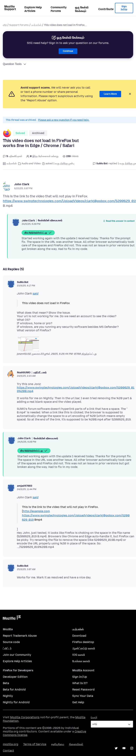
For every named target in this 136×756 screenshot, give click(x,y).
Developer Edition (15, 676)
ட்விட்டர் (7, 648)
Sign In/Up (124, 8)
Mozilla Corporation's (24, 717)
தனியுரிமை (57, 744)
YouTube (124, 748)
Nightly (8, 696)
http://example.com (36, 511)
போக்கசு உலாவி (81, 661)
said (35, 293)
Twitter (116, 748)
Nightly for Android (16, 702)
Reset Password (83, 689)
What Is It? (79, 683)
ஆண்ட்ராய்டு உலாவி (83, 648)
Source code (11, 642)
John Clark (21, 184)
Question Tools (12, 64)
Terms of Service (34, 744)
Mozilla (12, 618)
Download (79, 635)
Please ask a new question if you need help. (63, 119)
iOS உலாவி (78, 654)
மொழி (94, 717)
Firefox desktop (83, 642)
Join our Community (17, 654)
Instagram (131, 748)
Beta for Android (14, 689)
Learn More (110, 93)
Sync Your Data (82, 696)
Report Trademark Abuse (20, 635)
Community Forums (59, 9)
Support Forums (19, 25)
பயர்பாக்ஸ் (36, 25)
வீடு (5, 25)
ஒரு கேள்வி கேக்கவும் (82, 9)
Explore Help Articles (33, 9)
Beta (6, 683)
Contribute (106, 9)
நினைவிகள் (76, 744)
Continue (68, 51)
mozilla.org (10, 744)
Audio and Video (31, 163)
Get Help (78, 702)
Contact (8, 750)
